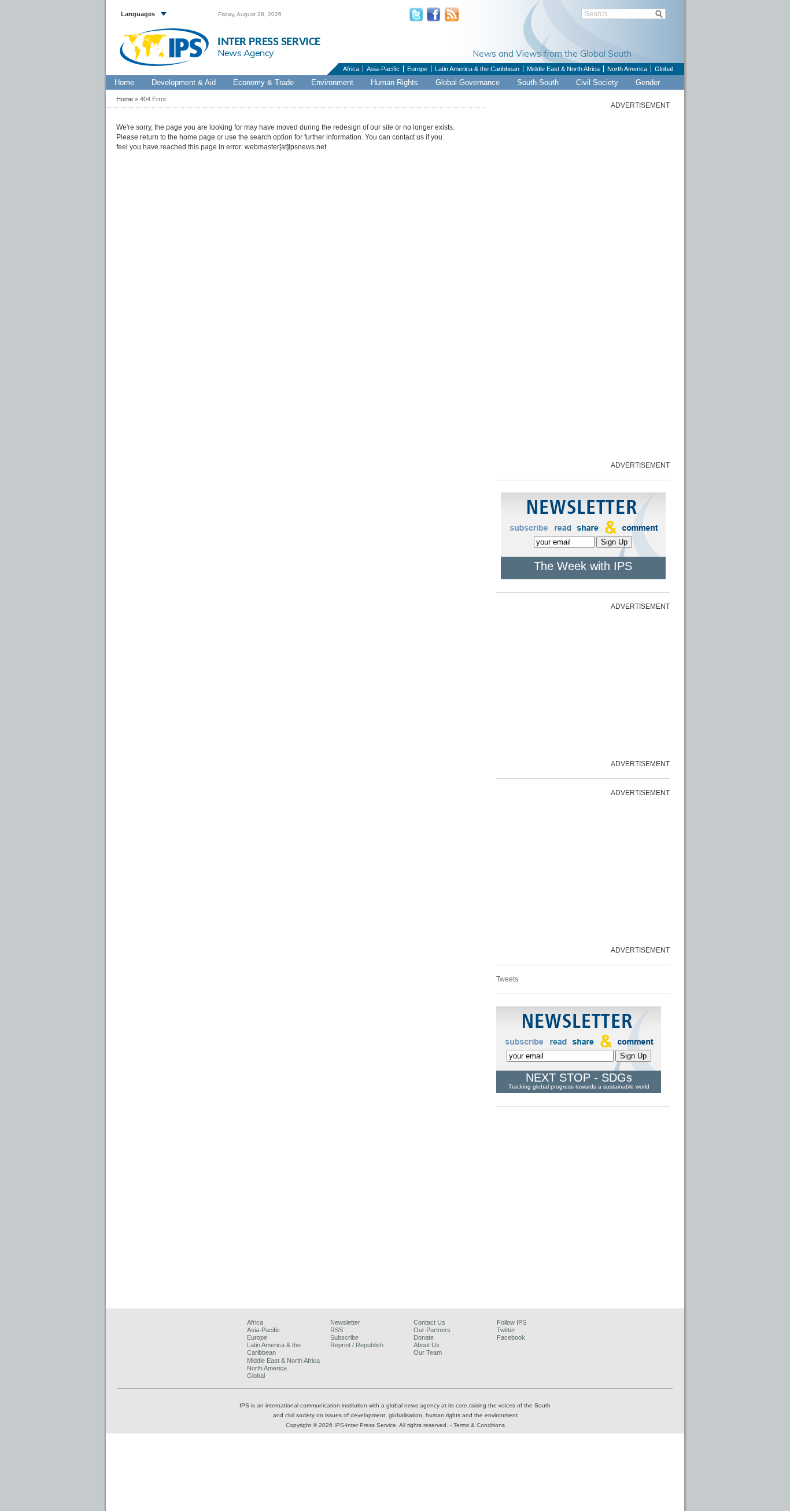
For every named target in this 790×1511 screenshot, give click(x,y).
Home (124, 82)
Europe (417, 68)
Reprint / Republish (356, 1344)
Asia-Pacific (383, 68)
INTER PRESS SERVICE (268, 42)
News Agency (245, 52)
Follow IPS (511, 1322)
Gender (648, 82)
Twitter (506, 1329)
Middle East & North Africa (563, 68)
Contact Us (429, 1322)
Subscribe (344, 1337)
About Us (427, 1344)
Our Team (428, 1352)
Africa (351, 68)
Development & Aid (184, 82)
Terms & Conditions (479, 1425)
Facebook (511, 1337)
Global (664, 68)
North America (627, 68)
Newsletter (345, 1322)
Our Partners (432, 1329)
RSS (336, 1329)
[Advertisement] (583, 284)
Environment (332, 82)
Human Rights (394, 82)
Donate (424, 1337)
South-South (538, 82)
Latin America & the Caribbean (477, 68)
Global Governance (467, 82)
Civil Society (597, 82)
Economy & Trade (263, 82)
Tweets (507, 979)
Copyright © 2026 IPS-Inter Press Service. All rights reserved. (368, 1425)
